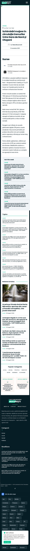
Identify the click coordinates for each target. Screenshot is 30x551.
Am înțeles (7, 542)
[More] (22, 52)
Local (4, 25)
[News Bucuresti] (9, 45)
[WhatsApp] (11, 52)
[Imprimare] (15, 52)
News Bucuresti (17, 44)
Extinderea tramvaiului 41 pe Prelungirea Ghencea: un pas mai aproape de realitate (8, 387)
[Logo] (6, 2)
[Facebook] (7, 52)
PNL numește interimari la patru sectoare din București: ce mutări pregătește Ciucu (14, 260)
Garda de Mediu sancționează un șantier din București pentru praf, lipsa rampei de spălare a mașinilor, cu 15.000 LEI (14, 275)
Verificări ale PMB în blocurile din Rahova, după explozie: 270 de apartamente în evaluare (15, 187)
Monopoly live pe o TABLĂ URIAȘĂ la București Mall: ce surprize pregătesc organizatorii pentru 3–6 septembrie (13, 267)
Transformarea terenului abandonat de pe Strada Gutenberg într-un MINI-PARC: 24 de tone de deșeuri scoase (16, 206)
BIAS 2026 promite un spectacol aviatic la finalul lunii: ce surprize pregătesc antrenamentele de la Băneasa (15, 196)
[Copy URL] (18, 52)
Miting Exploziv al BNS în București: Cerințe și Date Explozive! (22, 386)
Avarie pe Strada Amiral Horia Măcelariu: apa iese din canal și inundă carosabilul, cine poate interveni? (14, 167)
